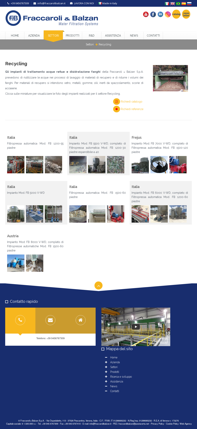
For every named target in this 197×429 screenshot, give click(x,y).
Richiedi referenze (131, 109)
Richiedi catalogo (131, 101)
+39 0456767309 (19, 3)
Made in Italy (109, 3)
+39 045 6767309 (50, 423)
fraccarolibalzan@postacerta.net (134, 423)
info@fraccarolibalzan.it (51, 3)
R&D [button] (91, 35)
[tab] (20, 321)
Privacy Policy (157, 423)
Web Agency (186, 423)
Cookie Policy (172, 423)
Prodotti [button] (72, 35)
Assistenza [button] (113, 35)
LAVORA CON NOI (83, 3)
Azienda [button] (34, 35)
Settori (53, 35)
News (134, 35)
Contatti (153, 35)
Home (15, 35)
